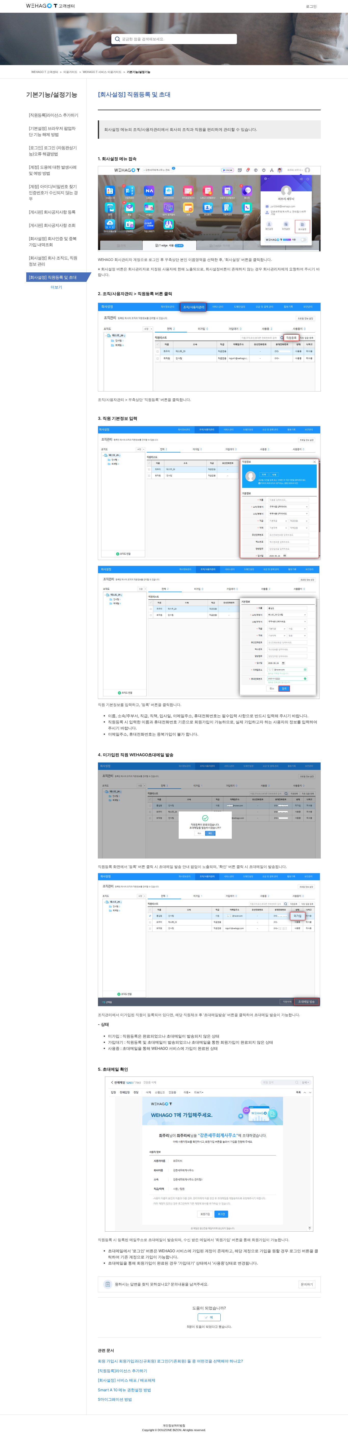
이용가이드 (70, 72)
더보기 (56, 287)
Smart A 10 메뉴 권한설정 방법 (124, 1389)
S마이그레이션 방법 (115, 1399)
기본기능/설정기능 (138, 72)
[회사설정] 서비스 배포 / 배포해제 (126, 1380)
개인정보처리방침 (174, 1425)
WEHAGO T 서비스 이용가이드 (102, 72)
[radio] (209, 1317)
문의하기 (307, 1284)
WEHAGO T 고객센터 (44, 72)
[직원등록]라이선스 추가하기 (122, 1370)
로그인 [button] (311, 6)
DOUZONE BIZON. (170, 1430)
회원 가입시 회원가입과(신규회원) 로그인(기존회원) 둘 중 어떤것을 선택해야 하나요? (170, 1361)
